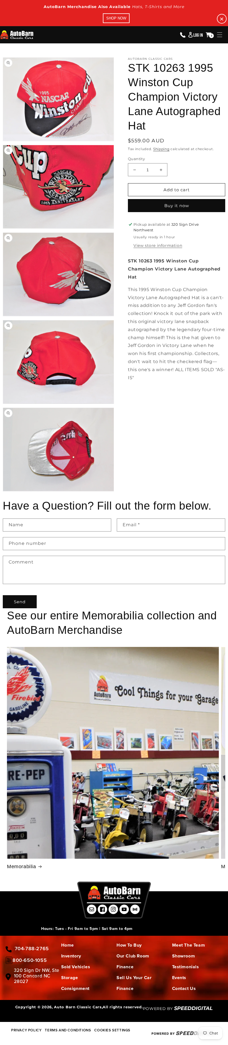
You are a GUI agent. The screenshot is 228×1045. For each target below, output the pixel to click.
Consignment (75, 988)
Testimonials (185, 967)
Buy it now (176, 205)
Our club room (133, 956)
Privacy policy (26, 1030)
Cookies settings (112, 1030)
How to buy (129, 945)
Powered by (178, 1008)
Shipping (161, 149)
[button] (219, 34)
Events (179, 977)
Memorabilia (21, 866)
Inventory (71, 956)
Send (20, 601)
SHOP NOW (116, 18)
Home (67, 945)
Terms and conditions (68, 1030)
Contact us (184, 988)
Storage (69, 977)
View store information (157, 245)
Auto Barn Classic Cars (77, 1007)
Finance (125, 967)
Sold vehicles (75, 967)
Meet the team (188, 945)
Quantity (136, 159)
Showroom (183, 956)
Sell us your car (134, 977)
